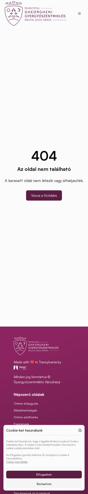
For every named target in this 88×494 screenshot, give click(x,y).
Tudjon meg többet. (17, 461)
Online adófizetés (26, 417)
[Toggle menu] (79, 13)
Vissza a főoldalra (44, 195)
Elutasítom (44, 484)
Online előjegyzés (26, 403)
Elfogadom (44, 474)
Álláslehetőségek (25, 410)
